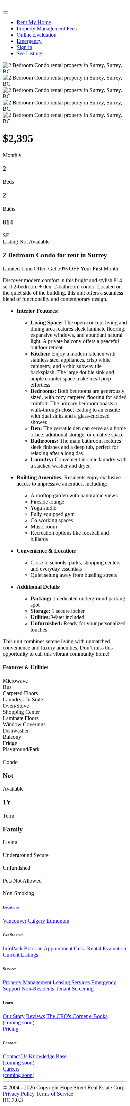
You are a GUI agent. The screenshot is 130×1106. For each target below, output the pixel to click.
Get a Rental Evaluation (100, 948)
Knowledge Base (35, 1059)
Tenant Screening (74, 989)
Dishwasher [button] (16, 731)
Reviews (35, 1016)
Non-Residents (37, 989)
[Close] (5, 12)
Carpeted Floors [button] (20, 693)
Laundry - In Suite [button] (23, 699)
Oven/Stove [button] (16, 706)
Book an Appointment (48, 948)
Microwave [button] (15, 681)
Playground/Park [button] (21, 749)
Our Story (14, 1016)
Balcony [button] (12, 737)
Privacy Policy (19, 1094)
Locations (11, 907)
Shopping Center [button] (21, 712)
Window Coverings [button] (24, 724)
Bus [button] (7, 687)
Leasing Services (71, 982)
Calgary (36, 921)
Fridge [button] (10, 743)
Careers (18, 1072)
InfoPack (13, 948)
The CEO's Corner (67, 1016)
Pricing (10, 1029)
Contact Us (15, 1056)
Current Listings (20, 955)
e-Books (55, 1019)
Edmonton (57, 921)
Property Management (27, 982)
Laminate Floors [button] (20, 718)
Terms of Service (54, 1094)
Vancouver (14, 921)
